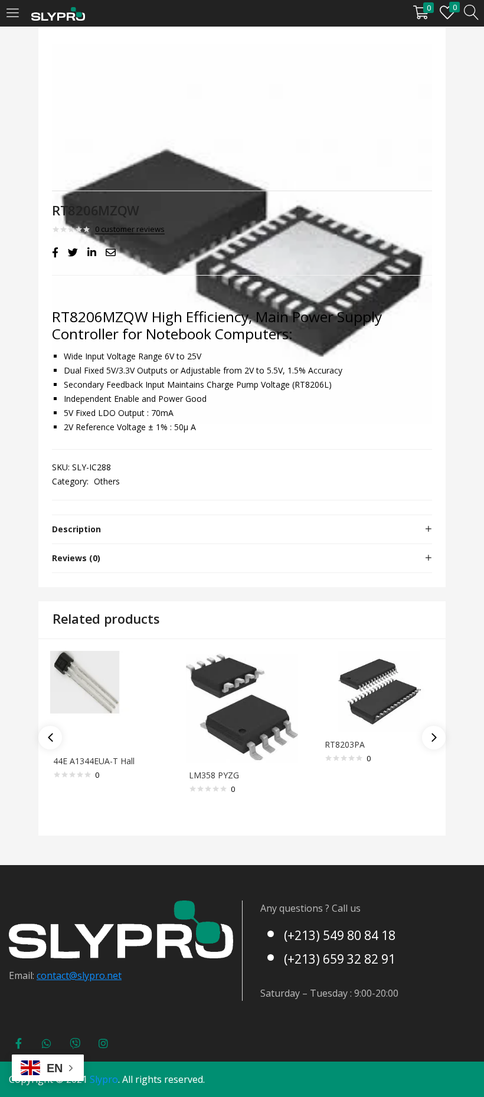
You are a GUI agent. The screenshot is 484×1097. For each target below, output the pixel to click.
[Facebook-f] (18, 1043)
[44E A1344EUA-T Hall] (106, 699)
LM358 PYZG (214, 775)
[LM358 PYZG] (242, 706)
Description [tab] (76, 529)
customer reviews (130, 229)
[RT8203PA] (378, 690)
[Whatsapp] (46, 1043)
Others (107, 481)
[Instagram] (103, 1043)
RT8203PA (345, 744)
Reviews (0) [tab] (76, 558)
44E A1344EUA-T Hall (94, 761)
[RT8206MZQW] (55, 252)
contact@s (59, 975)
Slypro (104, 1079)
